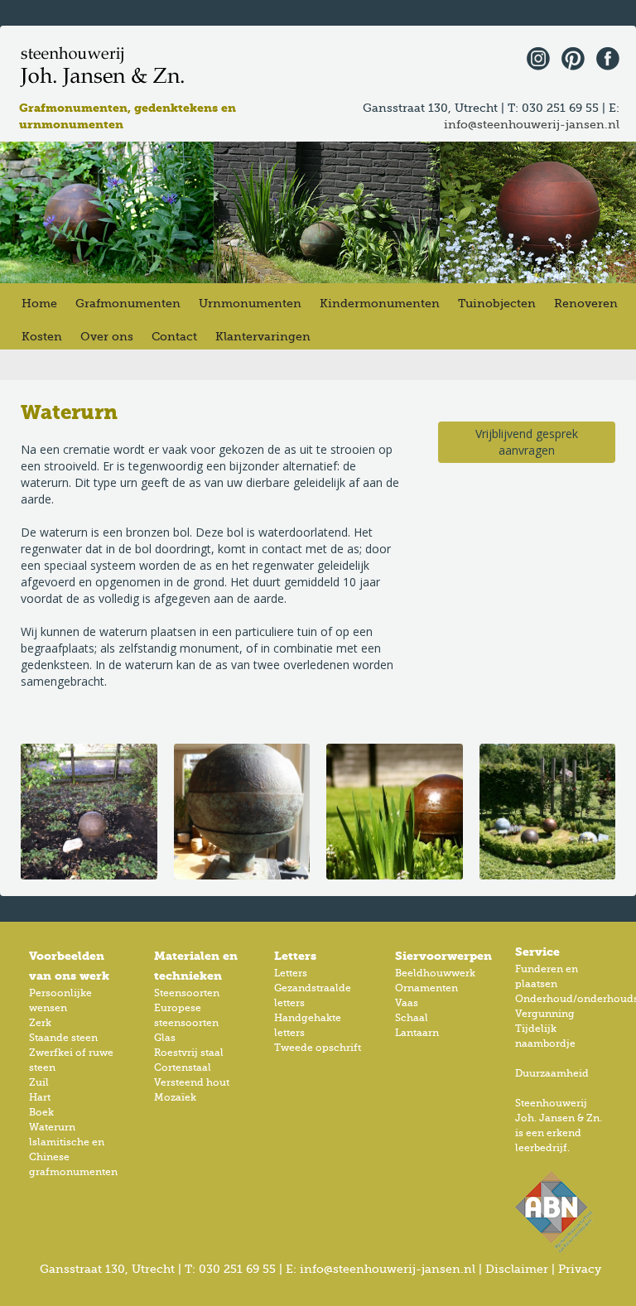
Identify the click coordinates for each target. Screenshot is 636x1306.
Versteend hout (191, 1083)
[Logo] (103, 67)
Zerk (40, 1024)
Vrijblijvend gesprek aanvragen (526, 442)
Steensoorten (186, 994)
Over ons (106, 337)
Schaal (411, 1019)
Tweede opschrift (317, 1048)
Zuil (39, 1083)
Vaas (406, 1004)
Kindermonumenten (380, 304)
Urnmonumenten (250, 304)
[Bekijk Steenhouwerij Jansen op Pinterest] (569, 57)
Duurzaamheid (552, 1074)
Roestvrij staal (189, 1053)
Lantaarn (417, 1034)
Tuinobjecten (497, 304)
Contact (174, 337)
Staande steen (63, 1038)
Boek (41, 1113)
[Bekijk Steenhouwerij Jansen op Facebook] (603, 57)
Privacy (579, 1269)
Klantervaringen (263, 337)
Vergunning (545, 1014)
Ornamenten (426, 989)
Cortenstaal (182, 1068)
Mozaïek (175, 1098)
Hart (40, 1098)
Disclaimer (516, 1269)
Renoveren (586, 304)
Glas (165, 1038)
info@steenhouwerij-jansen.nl (531, 125)
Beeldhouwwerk (435, 974)
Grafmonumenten (128, 304)
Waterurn (52, 1128)
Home (39, 304)
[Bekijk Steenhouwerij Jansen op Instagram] (534, 57)
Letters (290, 974)
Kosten (42, 337)
